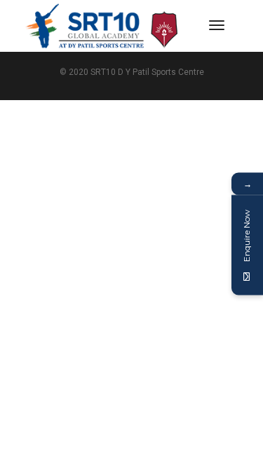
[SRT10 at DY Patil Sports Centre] (102, 25)
